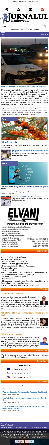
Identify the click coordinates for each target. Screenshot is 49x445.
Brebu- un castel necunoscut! (13, 387)
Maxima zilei (41, 350)
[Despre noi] (18, 10)
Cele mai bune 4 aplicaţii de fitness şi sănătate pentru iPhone (24, 188)
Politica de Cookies (31, 436)
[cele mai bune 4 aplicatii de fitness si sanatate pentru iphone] (24, 185)
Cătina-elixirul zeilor (9, 142)
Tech (4, 163)
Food (4, 119)
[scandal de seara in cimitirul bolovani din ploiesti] (24, 84)
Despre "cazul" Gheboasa (12, 293)
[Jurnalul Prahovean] (6, 10)
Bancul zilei (42, 251)
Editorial (43, 289)
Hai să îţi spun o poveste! (12, 334)
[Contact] (30, 10)
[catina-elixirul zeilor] (24, 140)
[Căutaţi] (44, 27)
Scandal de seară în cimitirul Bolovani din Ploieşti (23, 86)
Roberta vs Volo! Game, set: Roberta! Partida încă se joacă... (24, 314)
